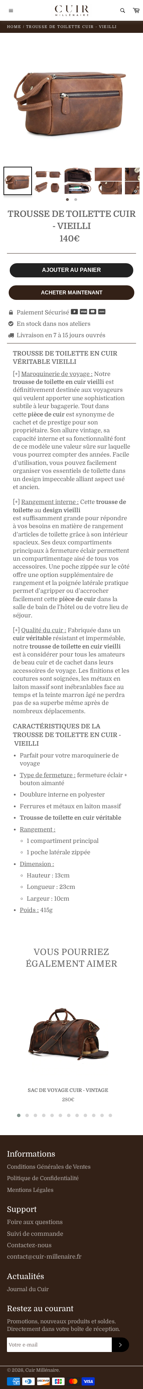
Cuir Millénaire (42, 1370)
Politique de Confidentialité (43, 1178)
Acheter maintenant (71, 292)
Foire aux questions (35, 1222)
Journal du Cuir (28, 1289)
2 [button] (75, 199)
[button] (19, 1115)
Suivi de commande (35, 1234)
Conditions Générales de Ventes (49, 1167)
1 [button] (67, 199)
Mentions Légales (30, 1190)
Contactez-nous (29, 1245)
